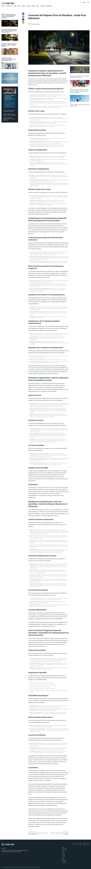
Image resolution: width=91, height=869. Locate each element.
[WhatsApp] (23, 22)
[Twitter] (23, 16)
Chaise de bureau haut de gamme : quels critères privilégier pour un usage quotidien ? (9, 30)
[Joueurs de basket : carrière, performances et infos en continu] (80, 98)
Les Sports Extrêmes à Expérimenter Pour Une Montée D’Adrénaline (9, 119)
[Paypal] (80, 843)
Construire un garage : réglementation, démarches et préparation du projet (8, 59)
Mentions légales (36, 867)
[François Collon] (29, 24)
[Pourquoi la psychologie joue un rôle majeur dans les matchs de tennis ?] (80, 69)
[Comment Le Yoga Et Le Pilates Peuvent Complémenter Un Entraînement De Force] (9, 90)
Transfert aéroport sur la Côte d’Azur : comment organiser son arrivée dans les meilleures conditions (8, 16)
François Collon (8, 100)
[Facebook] (23, 13)
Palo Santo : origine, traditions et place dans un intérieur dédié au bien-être (9, 45)
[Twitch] (84, 843)
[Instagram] (77, 843)
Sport (32, 12)
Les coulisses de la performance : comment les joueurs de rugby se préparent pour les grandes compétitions (79, 91)
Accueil (29, 12)
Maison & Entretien (4, 28)
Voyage (2, 12)
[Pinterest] (23, 19)
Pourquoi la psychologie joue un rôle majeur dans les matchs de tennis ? (79, 76)
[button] (88, 2)
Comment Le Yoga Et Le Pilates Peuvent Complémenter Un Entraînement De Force (10, 97)
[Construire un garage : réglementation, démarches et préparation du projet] (9, 65)
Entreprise (3, 56)
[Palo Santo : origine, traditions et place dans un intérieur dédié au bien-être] (9, 51)
